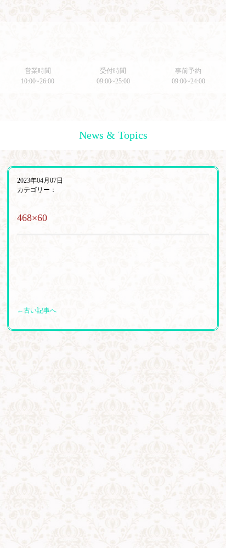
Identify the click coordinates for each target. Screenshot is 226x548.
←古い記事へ (36, 310)
